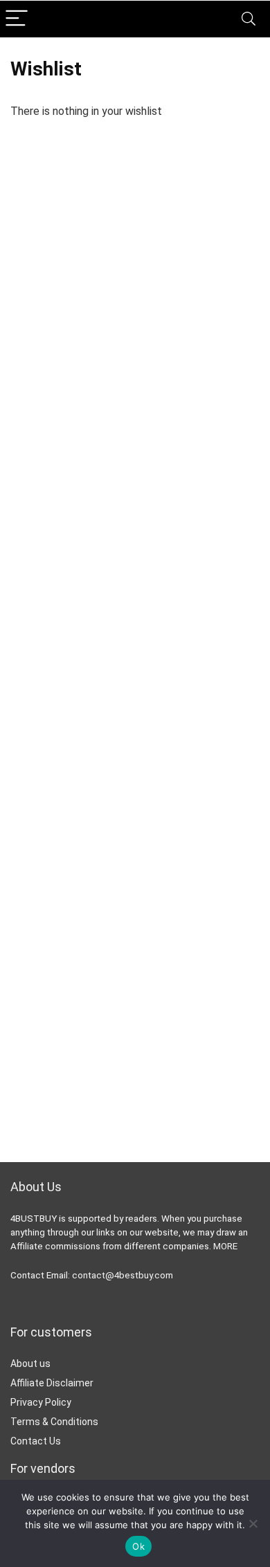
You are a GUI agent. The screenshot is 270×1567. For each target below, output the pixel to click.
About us (30, 1363)
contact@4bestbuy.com (122, 1275)
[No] (253, 1523)
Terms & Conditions (54, 1421)
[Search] (248, 19)
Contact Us (35, 1441)
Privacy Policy (40, 1402)
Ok (138, 1546)
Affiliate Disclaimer (51, 1382)
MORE (225, 1246)
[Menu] (16, 19)
